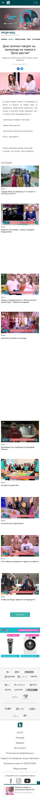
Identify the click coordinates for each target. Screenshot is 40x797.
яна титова (15, 151)
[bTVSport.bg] (30, 689)
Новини (4, 39)
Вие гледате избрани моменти (24, 792)
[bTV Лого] (20, 725)
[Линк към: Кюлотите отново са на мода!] (20, 330)
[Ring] (33, 677)
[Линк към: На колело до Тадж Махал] (20, 515)
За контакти (20, 748)
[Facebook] (11, 780)
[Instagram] (19, 780)
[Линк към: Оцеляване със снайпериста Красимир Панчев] (20, 439)
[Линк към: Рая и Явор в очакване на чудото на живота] (20, 553)
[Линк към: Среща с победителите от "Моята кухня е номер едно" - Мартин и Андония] (20, 292)
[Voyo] (7, 690)
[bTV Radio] (20, 709)
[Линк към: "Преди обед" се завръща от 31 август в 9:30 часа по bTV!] (20, 184)
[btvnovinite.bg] (19, 685)
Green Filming (20, 39)
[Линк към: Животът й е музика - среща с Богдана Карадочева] (20, 222)
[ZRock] (25, 715)
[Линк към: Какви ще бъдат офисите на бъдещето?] (20, 591)
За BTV (20, 732)
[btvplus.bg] (7, 685)
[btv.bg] (8, 672)
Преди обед (8, 32)
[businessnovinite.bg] (32, 685)
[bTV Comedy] (17, 672)
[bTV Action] (8, 677)
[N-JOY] (8, 709)
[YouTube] (27, 780)
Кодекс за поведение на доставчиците (20, 758)
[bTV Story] (21, 677)
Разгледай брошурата (28, 630)
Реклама (20, 737)
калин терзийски (27, 151)
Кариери (20, 743)
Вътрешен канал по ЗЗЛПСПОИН (20, 763)
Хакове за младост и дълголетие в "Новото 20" (24, 788)
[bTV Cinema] (29, 672)
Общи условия (20, 768)
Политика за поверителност (20, 753)
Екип (29, 39)
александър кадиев (15, 148)
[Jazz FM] (32, 709)
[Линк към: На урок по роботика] (20, 477)
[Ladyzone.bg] (17, 689)
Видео (11, 39)
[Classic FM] (15, 715)
